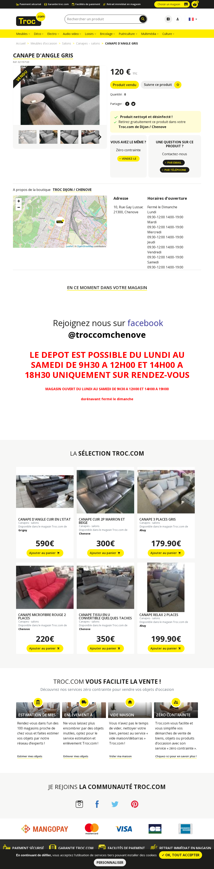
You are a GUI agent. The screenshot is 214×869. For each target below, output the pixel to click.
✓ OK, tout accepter (180, 855)
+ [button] (18, 201)
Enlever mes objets (75, 756)
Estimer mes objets (29, 756)
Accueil (20, 43)
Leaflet (69, 246)
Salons (66, 43)
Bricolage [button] (106, 34)
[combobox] (106, 19)
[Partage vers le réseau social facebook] (127, 104)
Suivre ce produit (162, 84)
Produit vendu (124, 85)
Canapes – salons (88, 43)
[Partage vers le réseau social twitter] (133, 104)
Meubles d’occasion (44, 43)
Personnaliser (110, 862)
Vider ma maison (120, 756)
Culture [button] (167, 34)
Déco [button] (37, 34)
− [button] (18, 207)
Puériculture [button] (127, 34)
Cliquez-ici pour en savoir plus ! (176, 756)
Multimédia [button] (148, 34)
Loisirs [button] (89, 34)
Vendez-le (129, 158)
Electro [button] (52, 34)
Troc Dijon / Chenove (72, 189)
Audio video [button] (71, 34)
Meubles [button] (22, 34)
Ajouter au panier (44, 553)
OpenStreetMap (85, 246)
